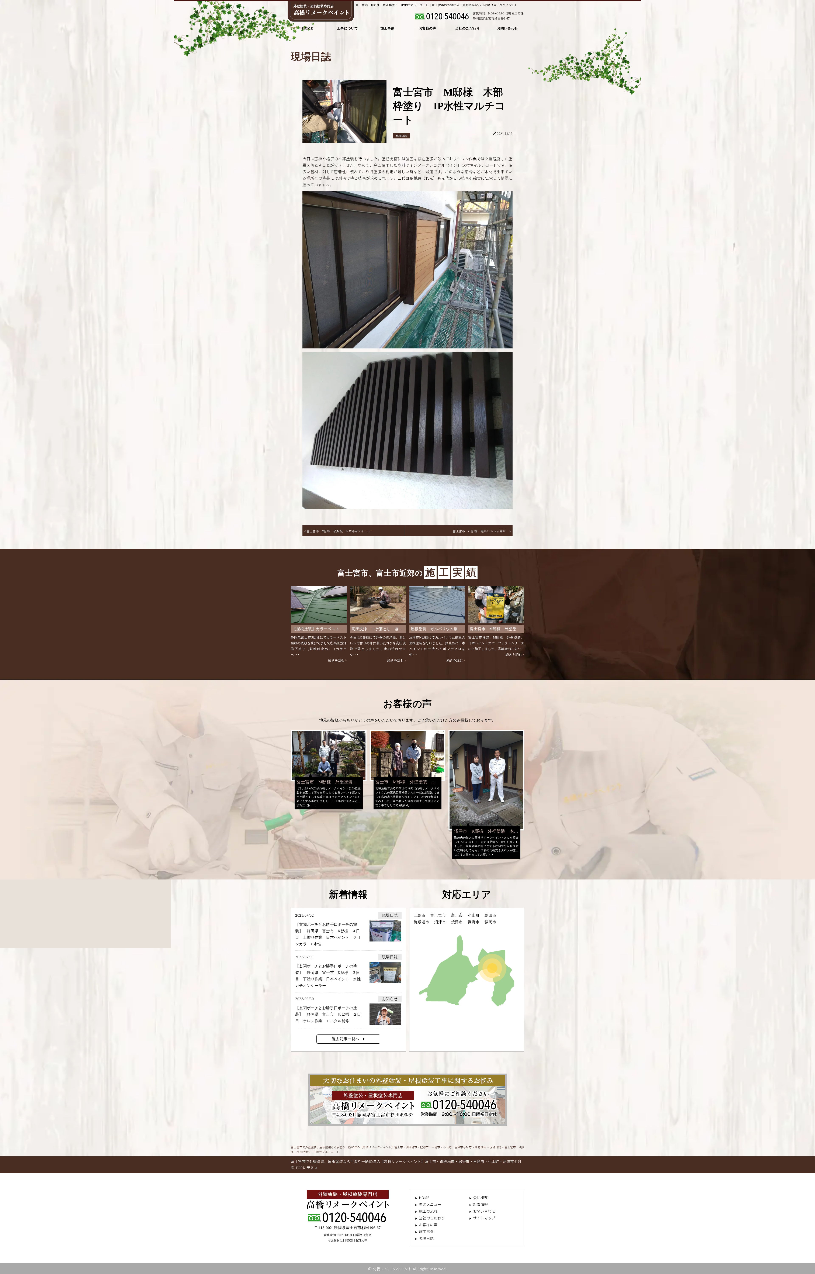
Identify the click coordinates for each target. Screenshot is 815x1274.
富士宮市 (438, 915)
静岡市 (490, 922)
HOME (307, 28)
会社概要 (480, 1197)
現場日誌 (401, 135)
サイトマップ (484, 1217)
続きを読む (336, 660)
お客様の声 (427, 28)
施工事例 (388, 28)
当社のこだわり (467, 28)
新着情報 (480, 1204)
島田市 (490, 915)
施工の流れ (428, 1211)
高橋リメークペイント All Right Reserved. (409, 1268)
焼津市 (457, 922)
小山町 (474, 915)
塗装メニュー (430, 1204)
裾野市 (474, 922)
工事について (347, 28)
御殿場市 (421, 922)
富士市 (457, 915)
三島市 (420, 915)
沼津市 (440, 922)
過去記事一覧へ (347, 1039)
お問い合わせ (507, 28)
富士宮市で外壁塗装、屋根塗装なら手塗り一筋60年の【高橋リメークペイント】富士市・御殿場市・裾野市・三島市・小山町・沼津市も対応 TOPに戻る (406, 1164)
